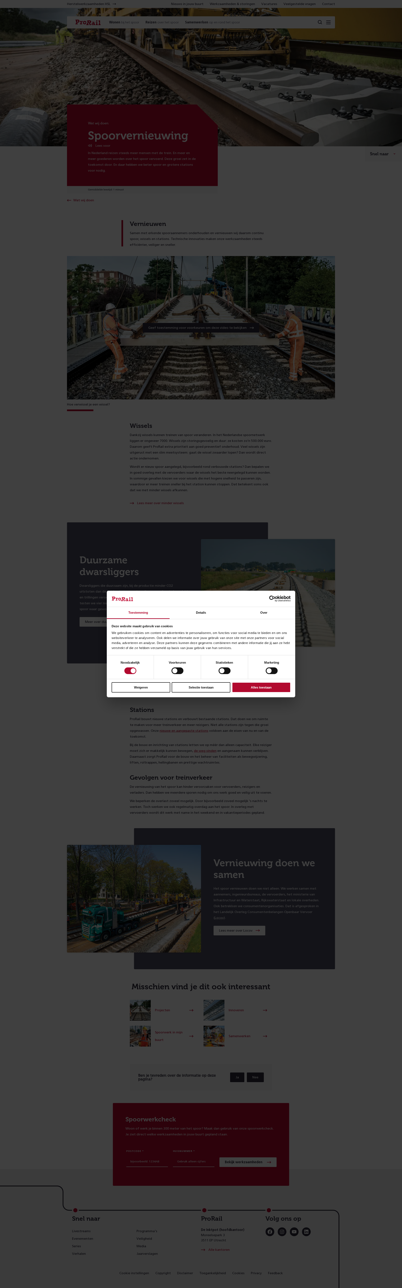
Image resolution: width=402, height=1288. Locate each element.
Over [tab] (263, 612)
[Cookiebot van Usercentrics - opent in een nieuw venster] (272, 599)
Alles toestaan (261, 687)
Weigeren (141, 687)
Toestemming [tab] (138, 612)
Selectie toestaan (201, 687)
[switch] (177, 670)
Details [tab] (201, 612)
